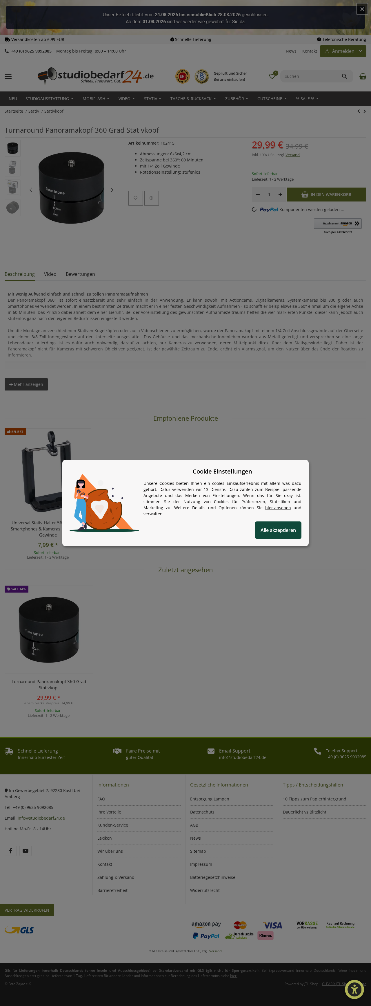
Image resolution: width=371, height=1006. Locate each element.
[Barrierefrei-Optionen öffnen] (354, 989)
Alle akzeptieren (278, 530)
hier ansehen (278, 507)
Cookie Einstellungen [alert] (222, 471)
